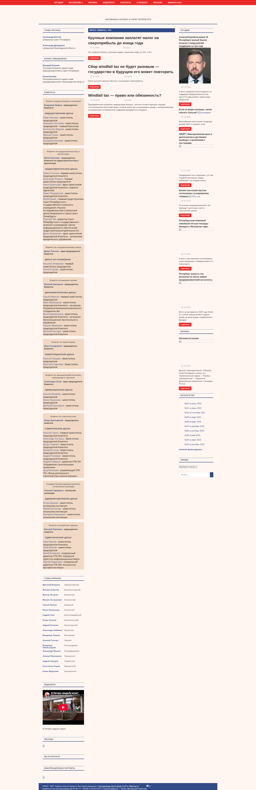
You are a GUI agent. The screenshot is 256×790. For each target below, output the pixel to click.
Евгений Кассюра (52, 331)
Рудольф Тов (49, 219)
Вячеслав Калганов (53, 314)
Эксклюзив (75, 2)
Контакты (125, 2)
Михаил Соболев (51, 590)
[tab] (63, 113)
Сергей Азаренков (52, 561)
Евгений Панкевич (53, 529)
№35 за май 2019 (192, 435)
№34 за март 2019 (193, 440)
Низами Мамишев (52, 325)
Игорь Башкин (50, 502)
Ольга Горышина (52, 399)
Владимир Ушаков (51, 635)
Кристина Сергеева (53, 364)
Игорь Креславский (54, 420)
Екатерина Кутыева (53, 140)
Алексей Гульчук (50, 640)
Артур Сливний (51, 444)
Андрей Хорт (49, 615)
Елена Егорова (50, 269)
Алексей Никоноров (52, 656)
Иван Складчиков (53, 346)
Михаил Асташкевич (52, 600)
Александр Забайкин (52, 630)
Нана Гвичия (49, 541)
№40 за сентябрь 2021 (195, 412)
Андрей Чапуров (50, 661)
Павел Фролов (50, 117)
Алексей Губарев (52, 358)
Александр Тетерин (53, 178)
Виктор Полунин (50, 595)
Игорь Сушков (49, 620)
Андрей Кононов (50, 625)
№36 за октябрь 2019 (194, 431)
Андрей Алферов (51, 461)
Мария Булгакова (52, 508)
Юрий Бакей (49, 199)
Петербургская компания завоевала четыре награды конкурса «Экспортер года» (193, 223)
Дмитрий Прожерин (53, 405)
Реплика (92, 2)
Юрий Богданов (51, 553)
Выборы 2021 (175, 2)
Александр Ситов (52, 381)
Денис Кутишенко (52, 233)
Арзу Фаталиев (50, 470)
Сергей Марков (51, 296)
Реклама (157, 2)
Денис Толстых (51, 251)
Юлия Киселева (52, 158)
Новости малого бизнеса (128, 13)
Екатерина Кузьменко (54, 514)
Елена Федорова (51, 671)
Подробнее (94, 58)
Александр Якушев (52, 651)
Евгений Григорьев (53, 284)
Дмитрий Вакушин (51, 585)
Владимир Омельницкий (49, 646)
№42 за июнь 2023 (193, 403)
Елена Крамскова (52, 184)
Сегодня (58, 2)
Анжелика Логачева (53, 123)
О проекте (142, 2)
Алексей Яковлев (52, 394)
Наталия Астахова (189, 338)
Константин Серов (51, 666)
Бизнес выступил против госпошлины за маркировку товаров (194, 193)
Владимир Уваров (53, 105)
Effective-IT (134, 786)
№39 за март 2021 (193, 417)
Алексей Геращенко (54, 490)
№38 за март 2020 (193, 422)
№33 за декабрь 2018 (194, 444)
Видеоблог (109, 2)
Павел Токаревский (53, 193)
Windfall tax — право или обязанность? (124, 95)
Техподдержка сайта (107, 786)
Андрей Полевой (52, 455)
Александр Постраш (53, 438)
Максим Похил (50, 134)
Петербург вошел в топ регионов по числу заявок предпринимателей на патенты (195, 277)
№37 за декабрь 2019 (194, 426)
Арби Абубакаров (52, 302)
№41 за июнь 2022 (193, 408)
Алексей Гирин (51, 432)
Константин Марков (53, 129)
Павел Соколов (51, 173)
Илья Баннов (50, 547)
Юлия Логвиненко (51, 610)
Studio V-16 (121, 786)
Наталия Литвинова (53, 263)
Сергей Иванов (50, 605)
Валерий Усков (51, 450)
